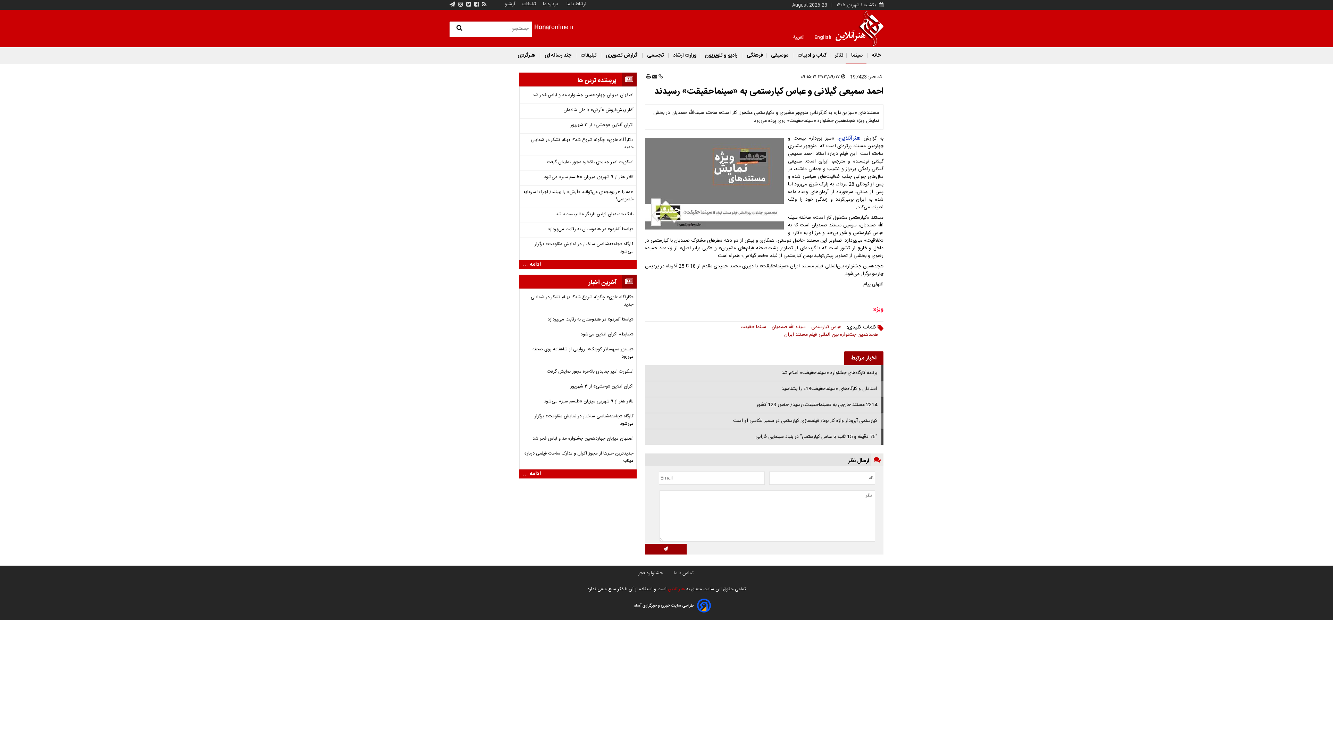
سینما (857, 55)
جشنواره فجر (650, 573)
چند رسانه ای (558, 55)
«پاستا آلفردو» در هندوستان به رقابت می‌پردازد (591, 229)
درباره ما (551, 4)
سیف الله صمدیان (789, 327)
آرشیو (510, 4)
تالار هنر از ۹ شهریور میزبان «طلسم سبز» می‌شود (589, 177)
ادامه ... (532, 264)
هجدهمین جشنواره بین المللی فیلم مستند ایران (831, 334)
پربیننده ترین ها (597, 80)
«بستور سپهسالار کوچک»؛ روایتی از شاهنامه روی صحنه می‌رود (583, 353)
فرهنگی (754, 55)
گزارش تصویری (621, 55)
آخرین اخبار (603, 282)
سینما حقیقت (753, 327)
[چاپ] (648, 77)
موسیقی (780, 55)
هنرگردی (526, 55)
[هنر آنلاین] (859, 28)
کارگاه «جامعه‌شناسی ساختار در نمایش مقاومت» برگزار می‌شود (584, 248)
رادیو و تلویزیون (721, 55)
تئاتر (838, 55)
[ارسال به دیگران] (654, 77)
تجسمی (655, 55)
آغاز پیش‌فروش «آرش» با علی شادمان (598, 110)
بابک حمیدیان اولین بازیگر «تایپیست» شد (595, 214)
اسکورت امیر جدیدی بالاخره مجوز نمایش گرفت (590, 162)
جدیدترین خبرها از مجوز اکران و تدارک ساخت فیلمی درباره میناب (579, 457)
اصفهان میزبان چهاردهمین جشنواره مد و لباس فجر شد (583, 95)
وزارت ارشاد (684, 55)
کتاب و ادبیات (811, 55)
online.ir (554, 27)
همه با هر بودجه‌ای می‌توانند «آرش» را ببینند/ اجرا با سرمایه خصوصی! (578, 196)
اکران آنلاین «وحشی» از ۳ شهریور (602, 125)
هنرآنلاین (850, 138)
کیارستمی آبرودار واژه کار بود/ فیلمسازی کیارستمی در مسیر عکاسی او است (805, 421)
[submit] (666, 549)
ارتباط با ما (576, 4)
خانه (876, 55)
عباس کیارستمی (826, 327)
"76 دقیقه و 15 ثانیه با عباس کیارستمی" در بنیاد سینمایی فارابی (816, 437)
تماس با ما (683, 573)
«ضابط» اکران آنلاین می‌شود (607, 334)
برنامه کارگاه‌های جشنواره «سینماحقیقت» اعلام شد (829, 373)
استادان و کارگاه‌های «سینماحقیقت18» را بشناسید (829, 389)
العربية (798, 37)
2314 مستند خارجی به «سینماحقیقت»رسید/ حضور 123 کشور (816, 405)
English (822, 37)
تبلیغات (528, 4)
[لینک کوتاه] (660, 77)
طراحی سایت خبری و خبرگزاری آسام (664, 605)
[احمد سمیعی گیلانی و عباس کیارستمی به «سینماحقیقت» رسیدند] (716, 183)
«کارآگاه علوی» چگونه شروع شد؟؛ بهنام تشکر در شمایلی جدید (582, 143)
